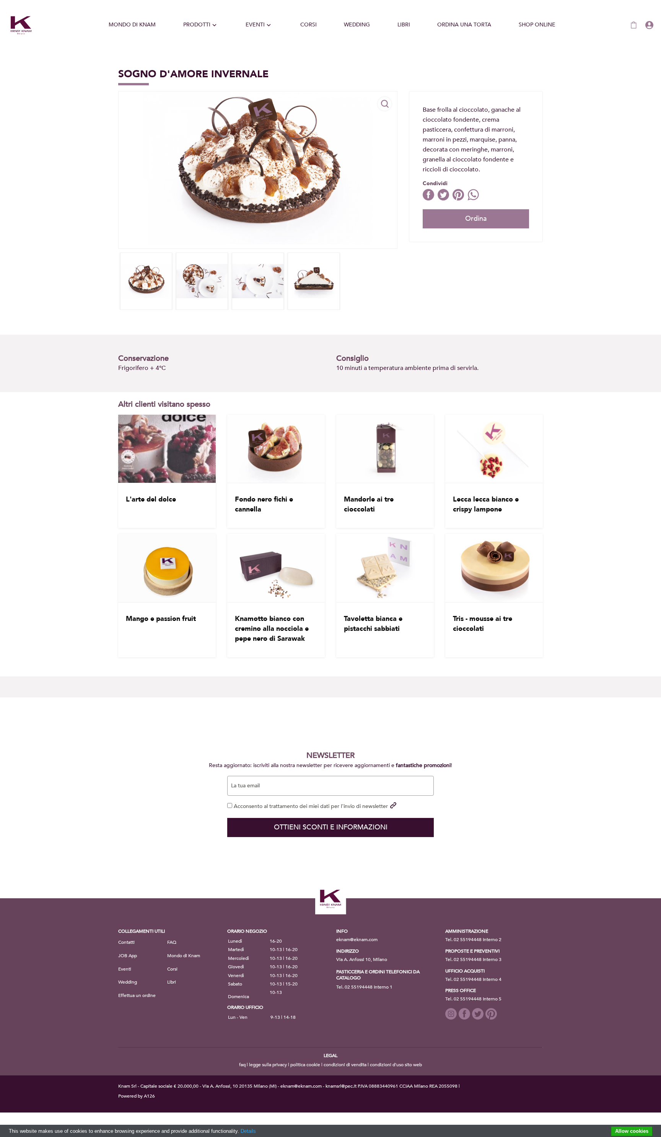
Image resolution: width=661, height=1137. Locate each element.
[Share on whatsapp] (474, 198)
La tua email (245, 785)
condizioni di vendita (345, 1065)
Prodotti (196, 24)
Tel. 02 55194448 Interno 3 (473, 959)
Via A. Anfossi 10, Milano (361, 959)
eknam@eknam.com (357, 940)
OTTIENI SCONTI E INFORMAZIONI (330, 827)
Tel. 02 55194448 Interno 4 (473, 979)
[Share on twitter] (445, 198)
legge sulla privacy (268, 1065)
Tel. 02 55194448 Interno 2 (473, 940)
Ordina (476, 218)
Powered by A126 (136, 1096)
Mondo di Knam (132, 24)
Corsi (308, 24)
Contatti (126, 942)
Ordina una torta (464, 24)
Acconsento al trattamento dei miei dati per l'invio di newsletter (310, 806)
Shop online (537, 24)
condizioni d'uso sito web (396, 1065)
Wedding (357, 24)
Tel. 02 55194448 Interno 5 (473, 999)
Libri (403, 24)
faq (242, 1065)
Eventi (255, 24)
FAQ (171, 942)
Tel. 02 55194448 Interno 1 (364, 987)
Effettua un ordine (137, 995)
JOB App (127, 956)
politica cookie (305, 1065)
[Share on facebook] (430, 198)
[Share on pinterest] (460, 198)
